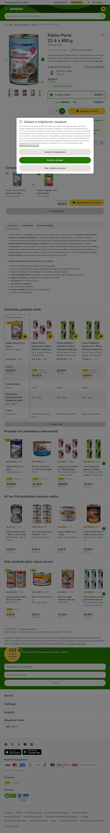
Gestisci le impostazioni (55, 152)
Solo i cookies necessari (55, 168)
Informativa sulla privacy (29, 145)
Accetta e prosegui (55, 160)
